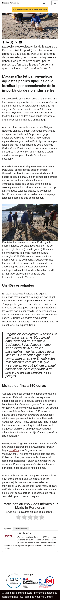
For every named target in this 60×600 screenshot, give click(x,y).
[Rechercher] (44, 2)
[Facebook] (3, 42)
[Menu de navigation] (54, 3)
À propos (7, 529)
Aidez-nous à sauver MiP (30, 9)
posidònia (14, 450)
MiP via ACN (23, 533)
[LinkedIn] (7, 42)
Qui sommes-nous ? (31, 596)
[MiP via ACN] (9, 540)
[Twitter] (11, 42)
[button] (30, 222)
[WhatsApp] (16, 42)
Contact (49, 596)
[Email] (20, 42)
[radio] (18, 518)
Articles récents (21, 529)
